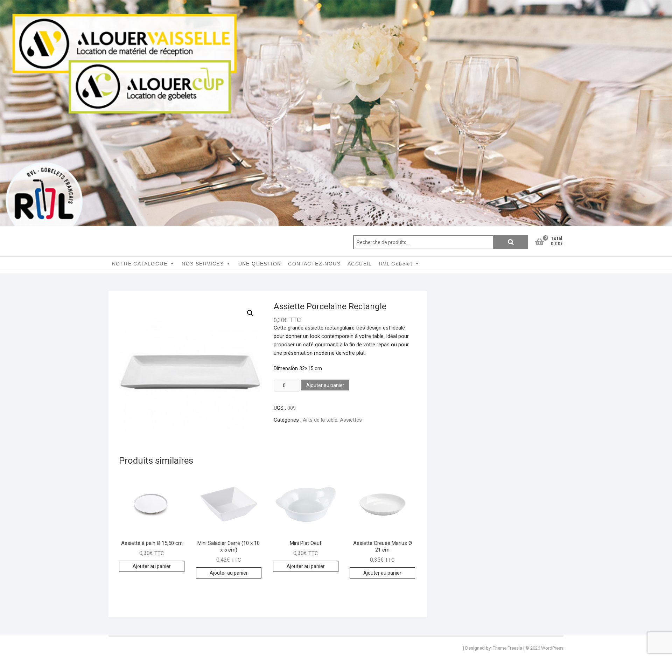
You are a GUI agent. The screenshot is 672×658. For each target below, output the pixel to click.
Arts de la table (320, 420)
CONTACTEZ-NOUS (314, 263)
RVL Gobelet (395, 263)
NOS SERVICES (203, 263)
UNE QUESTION (259, 263)
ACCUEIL (360, 263)
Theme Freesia (507, 648)
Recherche (510, 242)
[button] (250, 313)
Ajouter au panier (325, 385)
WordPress (552, 648)
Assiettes (351, 420)
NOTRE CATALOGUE (139, 263)
